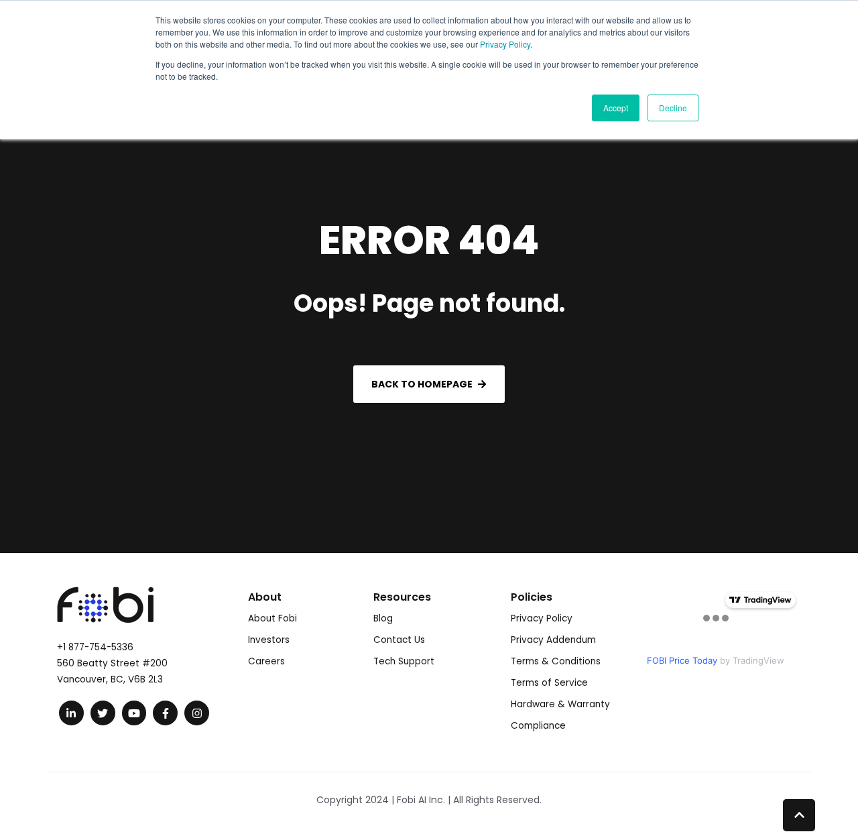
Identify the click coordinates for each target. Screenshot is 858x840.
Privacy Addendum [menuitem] (553, 640)
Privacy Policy (505, 44)
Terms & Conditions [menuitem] (556, 661)
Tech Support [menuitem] (403, 661)
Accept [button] (615, 107)
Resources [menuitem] (402, 597)
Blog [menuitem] (383, 618)
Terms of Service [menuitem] (549, 682)
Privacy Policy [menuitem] (541, 618)
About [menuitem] (265, 597)
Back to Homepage (422, 384)
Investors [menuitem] (269, 640)
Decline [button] (673, 107)
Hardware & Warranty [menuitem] (560, 704)
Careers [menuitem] (266, 661)
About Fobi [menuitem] (272, 618)
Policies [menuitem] (531, 597)
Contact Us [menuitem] (399, 640)
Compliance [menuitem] (538, 725)
